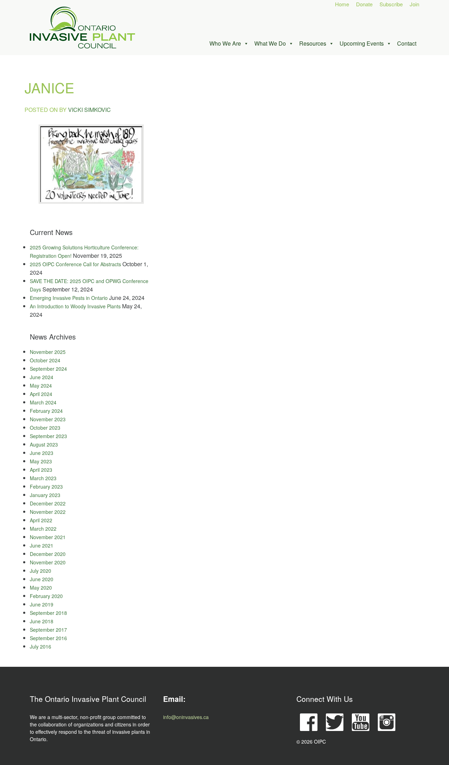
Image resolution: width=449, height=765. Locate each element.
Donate (364, 4)
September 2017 (48, 629)
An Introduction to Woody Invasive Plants (75, 306)
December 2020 (48, 553)
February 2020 (46, 595)
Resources (312, 43)
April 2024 (41, 393)
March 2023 (43, 478)
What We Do (270, 43)
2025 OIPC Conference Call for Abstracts (75, 264)
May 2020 (41, 587)
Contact (406, 43)
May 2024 (41, 385)
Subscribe (391, 4)
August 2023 (44, 444)
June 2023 (41, 452)
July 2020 (40, 570)
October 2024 (45, 360)
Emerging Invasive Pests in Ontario (69, 297)
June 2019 (41, 604)
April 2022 (41, 520)
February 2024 (46, 410)
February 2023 (46, 486)
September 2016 (48, 638)
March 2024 (43, 402)
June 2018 (41, 621)
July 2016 (40, 646)
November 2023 (48, 419)
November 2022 (48, 511)
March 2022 (43, 528)
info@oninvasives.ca (186, 716)
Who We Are (225, 43)
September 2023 (48, 435)
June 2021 (41, 545)
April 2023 (41, 469)
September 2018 (48, 612)
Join (414, 4)
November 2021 (48, 537)
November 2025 (48, 351)
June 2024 (41, 377)
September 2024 (48, 368)
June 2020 (41, 579)
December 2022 (48, 503)
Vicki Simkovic (89, 110)
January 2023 (45, 494)
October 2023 (45, 427)
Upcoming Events (362, 43)
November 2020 (48, 562)
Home (342, 4)
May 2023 (41, 461)
